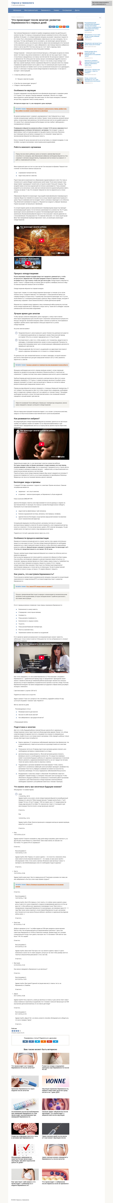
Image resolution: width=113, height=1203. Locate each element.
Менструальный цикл (31, 10)
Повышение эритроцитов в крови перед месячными (93, 43)
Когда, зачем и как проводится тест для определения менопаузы (92, 79)
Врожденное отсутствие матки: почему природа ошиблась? (92, 36)
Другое (77, 10)
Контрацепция (67, 10)
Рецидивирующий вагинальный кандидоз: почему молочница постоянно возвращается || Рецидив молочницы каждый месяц (93, 26)
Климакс (56, 10)
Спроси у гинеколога (22, 2)
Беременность (45, 10)
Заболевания (17, 10)
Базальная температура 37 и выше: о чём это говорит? (92, 71)
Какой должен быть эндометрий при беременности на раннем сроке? (93, 54)
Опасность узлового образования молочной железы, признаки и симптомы (92, 63)
